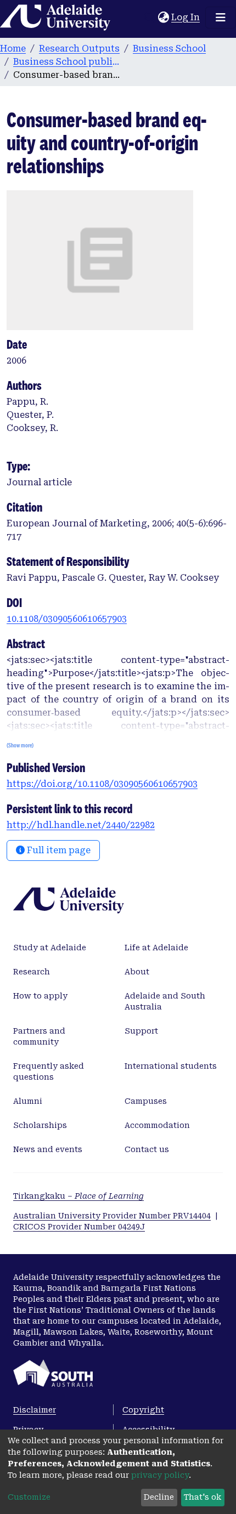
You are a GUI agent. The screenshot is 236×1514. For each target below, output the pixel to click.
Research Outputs (79, 48)
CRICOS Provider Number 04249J (79, 1226)
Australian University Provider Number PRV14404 (112, 1215)
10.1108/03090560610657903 (67, 619)
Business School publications (68, 61)
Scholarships (40, 1125)
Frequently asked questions (48, 1071)
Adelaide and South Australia (165, 1001)
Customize (29, 1497)
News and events (47, 1149)
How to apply (40, 995)
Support (141, 1031)
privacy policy (160, 1475)
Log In (186, 17)
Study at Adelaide (49, 947)
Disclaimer (34, 1409)
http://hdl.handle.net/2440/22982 (81, 825)
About (137, 971)
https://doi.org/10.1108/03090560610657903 (102, 784)
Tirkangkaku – (78, 1196)
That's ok (202, 1497)
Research (31, 971)
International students (171, 1066)
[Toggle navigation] (220, 18)
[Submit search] (149, 17)
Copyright (143, 1409)
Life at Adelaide (156, 947)
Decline (159, 1497)
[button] (163, 17)
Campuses (146, 1101)
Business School (169, 48)
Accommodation (157, 1125)
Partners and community (39, 1036)
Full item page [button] (58, 850)
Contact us (147, 1149)
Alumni (27, 1101)
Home (13, 48)
